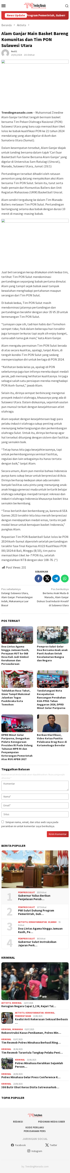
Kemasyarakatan (38, 922)
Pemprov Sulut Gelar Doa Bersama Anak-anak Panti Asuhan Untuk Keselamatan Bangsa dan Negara (52, 653)
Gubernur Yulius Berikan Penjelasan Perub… (34, 897)
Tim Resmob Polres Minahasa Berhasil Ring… (31, 1042)
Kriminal (17, 1003)
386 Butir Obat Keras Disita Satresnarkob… (30, 1087)
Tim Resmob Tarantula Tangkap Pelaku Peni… (32, 1052)
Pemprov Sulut (26, 892)
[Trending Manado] (35, 5)
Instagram (37, 1151)
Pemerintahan (23, 1016)
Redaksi (18, 1121)
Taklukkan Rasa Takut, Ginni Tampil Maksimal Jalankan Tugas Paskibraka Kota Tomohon (15, 697)
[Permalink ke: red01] (5, 53)
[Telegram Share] (56, 578)
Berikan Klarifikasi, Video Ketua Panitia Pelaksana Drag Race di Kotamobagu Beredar (52, 740)
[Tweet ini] (47, 578)
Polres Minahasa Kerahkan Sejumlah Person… (39, 1064)
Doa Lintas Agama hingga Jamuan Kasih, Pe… (40, 930)
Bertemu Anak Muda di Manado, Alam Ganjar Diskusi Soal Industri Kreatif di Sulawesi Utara (53, 597)
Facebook (20, 1145)
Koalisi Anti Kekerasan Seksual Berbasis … (41, 1021)
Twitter (53, 1145)
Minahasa (17, 1029)
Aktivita (23, 922)
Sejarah (52, 922)
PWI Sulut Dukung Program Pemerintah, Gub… (36, 912)
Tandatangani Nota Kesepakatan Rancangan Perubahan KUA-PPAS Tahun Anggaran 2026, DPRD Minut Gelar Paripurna (51, 699)
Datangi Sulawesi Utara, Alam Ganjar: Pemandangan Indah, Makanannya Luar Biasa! (17, 597)
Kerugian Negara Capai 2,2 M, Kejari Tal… (28, 1006)
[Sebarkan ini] (38, 578)
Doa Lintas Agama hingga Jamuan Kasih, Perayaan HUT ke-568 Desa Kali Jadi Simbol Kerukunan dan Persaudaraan (15, 655)
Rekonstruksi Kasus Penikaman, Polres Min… (31, 1033)
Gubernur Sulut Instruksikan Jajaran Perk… (37, 943)
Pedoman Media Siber (51, 1121)
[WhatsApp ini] (65, 578)
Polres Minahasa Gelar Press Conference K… (30, 1077)
